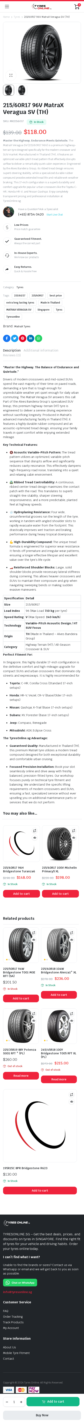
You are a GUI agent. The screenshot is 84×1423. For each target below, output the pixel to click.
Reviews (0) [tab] (12, 355)
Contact (8, 1358)
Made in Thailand (50, 302)
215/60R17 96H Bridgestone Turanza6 (19, 869)
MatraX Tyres (22, 326)
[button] (11, 75)
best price (56, 295)
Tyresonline (13, 316)
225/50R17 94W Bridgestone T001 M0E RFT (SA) (19, 972)
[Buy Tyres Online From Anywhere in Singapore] (41, 6)
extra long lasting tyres (20, 302)
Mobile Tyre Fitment (16, 1353)
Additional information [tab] (41, 350)
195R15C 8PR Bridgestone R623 (25, 1168)
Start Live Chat (54, 214)
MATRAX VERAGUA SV (18, 309)
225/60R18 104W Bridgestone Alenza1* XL (58, 970)
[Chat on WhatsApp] (20, 1282)
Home (6, 17)
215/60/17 (19, 295)
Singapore (44, 309)
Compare (35, 830)
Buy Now (42, 1415)
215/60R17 (38, 295)
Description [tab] (12, 350)
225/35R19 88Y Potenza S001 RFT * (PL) (19, 1051)
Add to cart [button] (21, 894)
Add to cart (55, 1401)
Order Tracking (13, 1316)
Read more (21, 1076)
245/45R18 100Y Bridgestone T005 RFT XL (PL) (58, 1053)
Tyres (17, 17)
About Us (9, 1347)
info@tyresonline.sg (17, 1292)
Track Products (13, 1322)
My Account (11, 1328)
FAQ (5, 1311)
